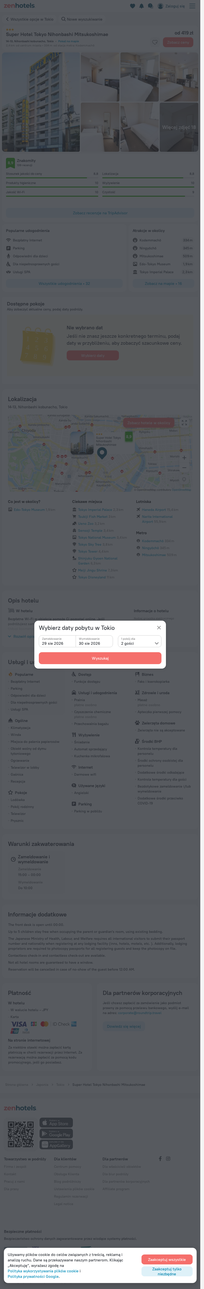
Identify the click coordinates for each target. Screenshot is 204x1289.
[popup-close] (159, 628)
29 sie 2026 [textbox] (52, 643)
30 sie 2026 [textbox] (89, 643)
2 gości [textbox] (127, 643)
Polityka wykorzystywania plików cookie (43, 1270)
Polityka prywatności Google (33, 1276)
